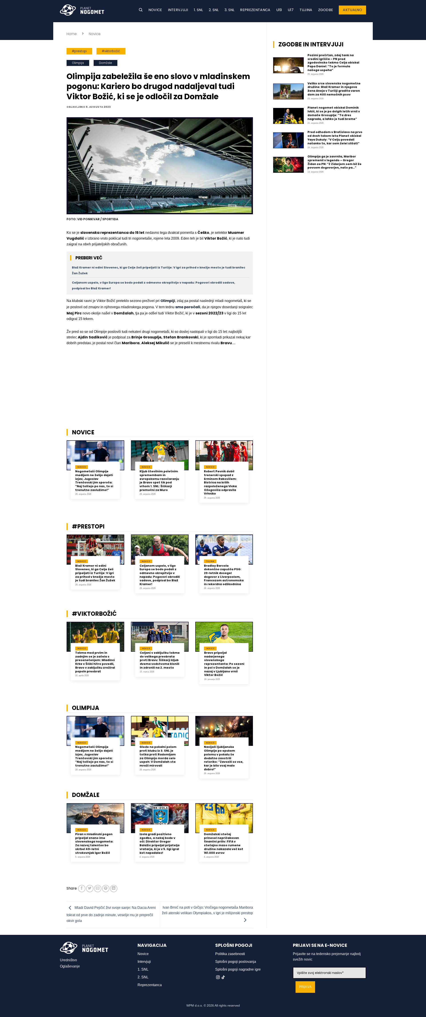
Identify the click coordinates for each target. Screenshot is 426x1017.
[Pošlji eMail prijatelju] (97, 888)
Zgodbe (325, 9)
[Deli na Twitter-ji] (89, 888)
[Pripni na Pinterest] (105, 888)
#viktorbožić (111, 51)
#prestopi (79, 51)
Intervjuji (178, 9)
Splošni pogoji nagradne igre (238, 969)
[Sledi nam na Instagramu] (218, 977)
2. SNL (214, 9)
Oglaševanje (70, 966)
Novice (155, 9)
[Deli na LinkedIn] (113, 888)
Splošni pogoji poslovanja (235, 961)
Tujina (306, 9)
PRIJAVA (305, 987)
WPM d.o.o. (194, 1005)
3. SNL (230, 9)
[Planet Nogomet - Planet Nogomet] (82, 10)
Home (72, 33)
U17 (291, 9)
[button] (140, 10)
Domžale (105, 63)
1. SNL (198, 9)
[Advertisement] (160, 391)
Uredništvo (68, 960)
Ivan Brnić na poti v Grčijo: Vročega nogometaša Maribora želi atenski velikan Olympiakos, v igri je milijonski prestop (207, 910)
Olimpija (78, 63)
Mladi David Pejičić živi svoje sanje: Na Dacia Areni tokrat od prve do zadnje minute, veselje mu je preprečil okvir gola (111, 914)
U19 (279, 9)
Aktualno (352, 9)
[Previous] (61, 475)
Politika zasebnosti (230, 954)
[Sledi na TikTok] (223, 977)
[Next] (259, 475)
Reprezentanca (255, 9)
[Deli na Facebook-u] (81, 888)
